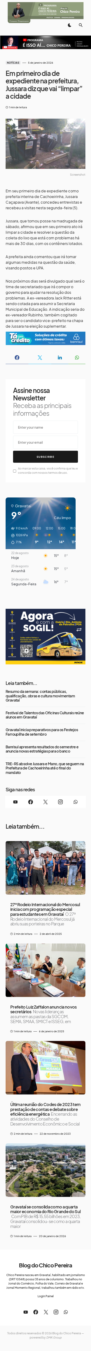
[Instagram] (60, 802)
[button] (69, 25)
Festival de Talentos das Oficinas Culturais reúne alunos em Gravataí (45, 715)
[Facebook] (30, 802)
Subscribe (45, 456)
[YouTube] (15, 802)
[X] (45, 802)
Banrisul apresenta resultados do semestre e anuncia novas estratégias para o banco (42, 749)
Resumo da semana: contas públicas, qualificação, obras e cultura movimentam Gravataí (40, 695)
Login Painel (46, 1296)
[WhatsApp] (75, 802)
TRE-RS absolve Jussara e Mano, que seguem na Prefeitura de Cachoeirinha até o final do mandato (45, 768)
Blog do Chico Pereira (45, 1265)
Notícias (13, 62)
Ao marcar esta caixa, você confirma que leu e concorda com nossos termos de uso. (48, 470)
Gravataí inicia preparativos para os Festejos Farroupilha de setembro (42, 732)
